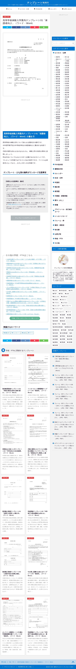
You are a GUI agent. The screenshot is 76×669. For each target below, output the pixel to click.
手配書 (58, 126)
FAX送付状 (39, 9)
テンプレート (16, 332)
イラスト (56, 302)
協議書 (67, 72)
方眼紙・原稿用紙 (61, 196)
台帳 (66, 116)
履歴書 (67, 157)
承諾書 (67, 97)
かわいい (63, 299)
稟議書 (58, 160)
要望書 (58, 155)
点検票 (67, 126)
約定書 (67, 153)
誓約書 (67, 112)
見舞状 (58, 148)
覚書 (57, 67)
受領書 (67, 101)
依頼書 (67, 65)
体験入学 (7, 332)
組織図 (67, 114)
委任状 (58, 65)
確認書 (58, 70)
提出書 (67, 124)
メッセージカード (61, 216)
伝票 (66, 129)
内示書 (67, 135)
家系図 (57, 191)
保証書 (58, 146)
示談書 (58, 92)
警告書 (58, 79)
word (24, 332)
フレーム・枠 (59, 220)
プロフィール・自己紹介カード (63, 211)
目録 (57, 153)
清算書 (58, 112)
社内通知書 (64, 333)
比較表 (67, 142)
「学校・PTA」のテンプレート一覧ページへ (25, 318)
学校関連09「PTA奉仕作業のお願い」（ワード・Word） (24, 298)
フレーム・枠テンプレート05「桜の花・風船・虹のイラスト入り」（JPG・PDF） (64, 415)
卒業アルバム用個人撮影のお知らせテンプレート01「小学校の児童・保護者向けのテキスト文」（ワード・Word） (26, 302)
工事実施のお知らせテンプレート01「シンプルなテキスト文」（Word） (64, 368)
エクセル (65, 302)
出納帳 (67, 106)
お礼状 (67, 67)
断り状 (58, 88)
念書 (66, 137)
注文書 (58, 120)
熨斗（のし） (59, 200)
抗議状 (67, 83)
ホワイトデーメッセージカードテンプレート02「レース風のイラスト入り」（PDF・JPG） (64, 446)
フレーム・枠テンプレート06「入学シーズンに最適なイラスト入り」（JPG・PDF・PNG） (64, 406)
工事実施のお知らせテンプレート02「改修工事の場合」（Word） (64, 359)
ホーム (10, 9)
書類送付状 (59, 169)
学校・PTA (6, 16)
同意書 (58, 135)
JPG (71, 290)
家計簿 (57, 187)
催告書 (58, 90)
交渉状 (58, 85)
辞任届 (58, 103)
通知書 (63, 342)
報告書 (67, 144)
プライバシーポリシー (9, 666)
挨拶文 (58, 57)
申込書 (67, 151)
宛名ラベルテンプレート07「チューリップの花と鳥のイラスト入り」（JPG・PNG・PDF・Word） (64, 425)
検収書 (58, 83)
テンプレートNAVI (38, 3)
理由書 (67, 155)
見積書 (67, 146)
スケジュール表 (58, 109)
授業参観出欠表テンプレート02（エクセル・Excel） (23, 314)
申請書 (58, 101)
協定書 (58, 74)
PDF (55, 293)
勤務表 (67, 74)
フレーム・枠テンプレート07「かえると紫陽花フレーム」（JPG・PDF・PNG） (63, 396)
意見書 (58, 63)
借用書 (67, 92)
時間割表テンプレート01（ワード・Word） (20, 296)
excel (55, 290)
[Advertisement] (25, 114)
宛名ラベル (58, 60)
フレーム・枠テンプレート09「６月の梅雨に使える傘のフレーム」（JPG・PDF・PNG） (64, 378)
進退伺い (68, 103)
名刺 (66, 148)
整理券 (58, 114)
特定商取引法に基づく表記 (25, 666)
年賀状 (57, 182)
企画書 (58, 72)
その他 (57, 243)
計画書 (67, 76)
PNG (61, 293)
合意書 (67, 88)
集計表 (67, 94)
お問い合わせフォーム (14, 204)
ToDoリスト (59, 132)
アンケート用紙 (68, 60)
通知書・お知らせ (68, 121)
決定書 (67, 81)
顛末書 (58, 129)
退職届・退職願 (58, 117)
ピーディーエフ (58, 308)
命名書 (57, 229)
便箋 (56, 205)
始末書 (58, 94)
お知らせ (65, 296)
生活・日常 (59, 178)
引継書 (58, 144)
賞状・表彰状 (59, 225)
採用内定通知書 (58, 327)
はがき (67, 139)
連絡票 (67, 160)
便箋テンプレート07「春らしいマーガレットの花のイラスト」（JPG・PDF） (64, 436)
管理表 (67, 70)
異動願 (67, 63)
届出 (66, 131)
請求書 (67, 108)
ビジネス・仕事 (24, 9)
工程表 (67, 85)
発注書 (58, 142)
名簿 (57, 151)
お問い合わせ (68, 9)
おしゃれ (56, 296)
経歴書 (58, 81)
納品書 (58, 139)
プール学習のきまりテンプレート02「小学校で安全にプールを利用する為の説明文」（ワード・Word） (26, 288)
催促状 (67, 90)
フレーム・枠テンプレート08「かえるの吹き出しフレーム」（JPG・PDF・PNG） (64, 387)
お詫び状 (58, 234)
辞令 (66, 99)
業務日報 (56, 330)
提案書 (58, 124)
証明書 (58, 99)
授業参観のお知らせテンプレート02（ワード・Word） (23, 280)
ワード (31, 332)
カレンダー (53, 9)
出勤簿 (58, 97)
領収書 (58, 157)
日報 (57, 137)
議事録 (58, 76)
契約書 (67, 79)
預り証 (67, 57)
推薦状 (58, 106)
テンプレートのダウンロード (25, 218)
